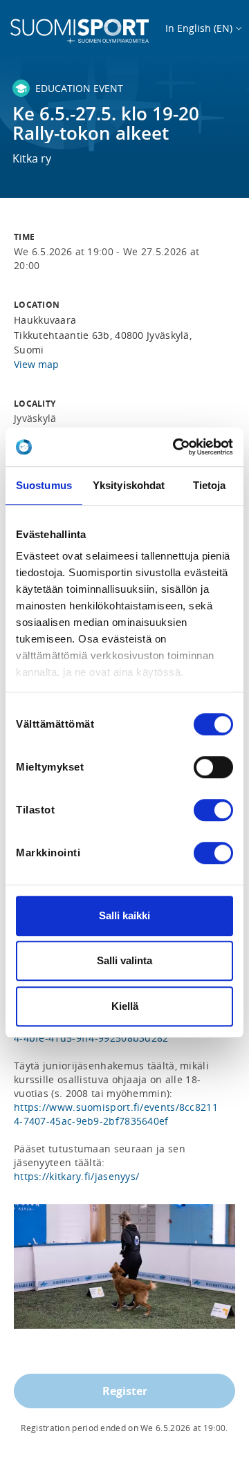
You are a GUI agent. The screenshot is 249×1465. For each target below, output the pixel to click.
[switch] (213, 767)
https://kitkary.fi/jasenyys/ (76, 1176)
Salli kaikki (124, 915)
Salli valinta (124, 960)
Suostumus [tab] (44, 485)
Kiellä (124, 1006)
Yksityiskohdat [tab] (129, 485)
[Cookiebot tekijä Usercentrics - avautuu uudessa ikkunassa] (175, 447)
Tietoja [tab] (209, 485)
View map (36, 364)
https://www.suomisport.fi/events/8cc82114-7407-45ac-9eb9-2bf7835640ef (116, 1113)
